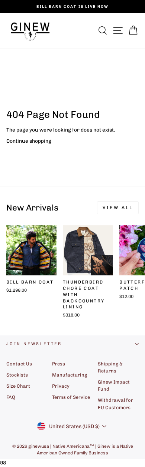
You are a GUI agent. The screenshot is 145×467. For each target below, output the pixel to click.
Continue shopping (28, 141)
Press (58, 364)
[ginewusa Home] (30, 30)
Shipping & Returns (110, 367)
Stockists (17, 375)
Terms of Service (71, 397)
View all (118, 207)
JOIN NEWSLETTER (34, 343)
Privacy (61, 386)
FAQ (10, 397)
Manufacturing (69, 375)
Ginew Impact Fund (114, 385)
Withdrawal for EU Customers (115, 403)
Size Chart (18, 386)
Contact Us (19, 364)
